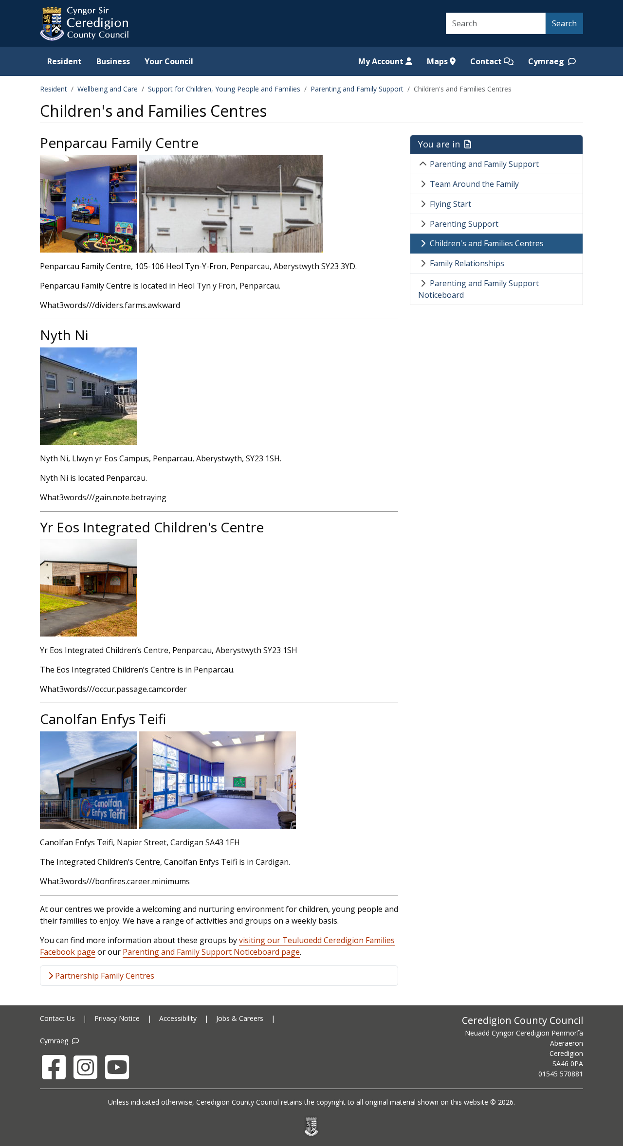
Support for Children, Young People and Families (224, 88)
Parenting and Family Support (357, 88)
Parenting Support (464, 223)
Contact (487, 61)
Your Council (169, 61)
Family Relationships (467, 263)
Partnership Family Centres (103, 975)
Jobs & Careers (239, 1018)
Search (564, 23)
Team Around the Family (474, 184)
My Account (381, 61)
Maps (438, 61)
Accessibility (178, 1018)
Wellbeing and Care (107, 88)
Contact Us (57, 1018)
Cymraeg (547, 61)
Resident (64, 61)
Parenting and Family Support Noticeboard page (211, 951)
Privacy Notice (117, 1018)
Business (113, 61)
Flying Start (450, 204)
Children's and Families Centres (487, 243)
